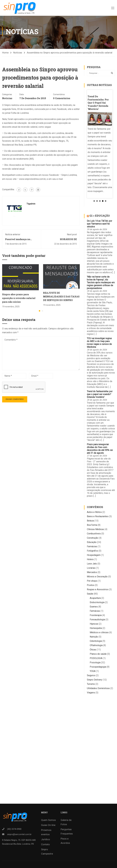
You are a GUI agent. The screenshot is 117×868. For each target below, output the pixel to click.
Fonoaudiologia (97, 619)
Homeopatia (96, 628)
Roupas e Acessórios (97, 589)
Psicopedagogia (98, 666)
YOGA (92, 671)
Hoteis (90, 559)
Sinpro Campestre (47, 851)
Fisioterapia (96, 615)
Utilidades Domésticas (98, 688)
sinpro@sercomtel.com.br (19, 834)
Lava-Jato (92, 563)
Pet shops (92, 580)
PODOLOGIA (96, 658)
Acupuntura (95, 598)
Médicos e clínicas (99, 632)
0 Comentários (61, 98)
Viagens (91, 692)
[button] (39, 311)
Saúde (90, 593)
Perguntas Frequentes (67, 831)
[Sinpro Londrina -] (20, 8)
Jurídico (45, 839)
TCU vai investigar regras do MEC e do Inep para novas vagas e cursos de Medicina (99, 342)
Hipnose (94, 623)
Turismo (91, 684)
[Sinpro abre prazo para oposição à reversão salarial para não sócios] (20, 277)
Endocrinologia (97, 602)
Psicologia (95, 662)
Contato (45, 844)
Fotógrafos (92, 550)
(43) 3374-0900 (14, 829)
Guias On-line (48, 825)
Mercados (92, 572)
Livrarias (91, 568)
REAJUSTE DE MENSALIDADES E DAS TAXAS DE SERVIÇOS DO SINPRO (61, 296)
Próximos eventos (46, 832)
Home (5, 52)
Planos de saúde (98, 654)
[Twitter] (25, 190)
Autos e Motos (94, 512)
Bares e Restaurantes (97, 516)
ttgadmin (31, 203)
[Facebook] (19, 190)
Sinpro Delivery (94, 679)
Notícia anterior (12, 234)
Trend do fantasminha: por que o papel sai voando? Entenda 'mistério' (100, 394)
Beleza (90, 520)
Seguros (91, 675)
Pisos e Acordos (65, 840)
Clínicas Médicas (95, 529)
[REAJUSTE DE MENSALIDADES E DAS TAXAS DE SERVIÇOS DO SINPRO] (61, 276)
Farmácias (92, 546)
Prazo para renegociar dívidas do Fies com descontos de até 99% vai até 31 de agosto (100, 448)
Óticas (93, 649)
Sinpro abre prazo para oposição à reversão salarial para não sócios (18, 298)
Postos (90, 585)
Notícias (17, 52)
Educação (91, 542)
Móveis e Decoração (97, 576)
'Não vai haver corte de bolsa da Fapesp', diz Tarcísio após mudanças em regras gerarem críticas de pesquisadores (101, 282)
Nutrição (94, 636)
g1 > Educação (99, 215)
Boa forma (92, 525)
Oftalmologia (96, 645)
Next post (72, 234)
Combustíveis (94, 533)
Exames (94, 606)
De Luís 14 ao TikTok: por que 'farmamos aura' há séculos (99, 223)
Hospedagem (93, 555)
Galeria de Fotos (66, 822)
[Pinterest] (32, 190)
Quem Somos (48, 820)
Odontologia (96, 641)
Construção (92, 538)
